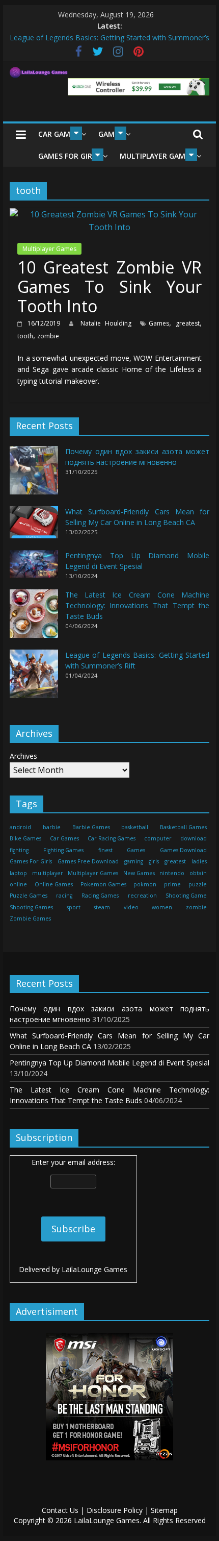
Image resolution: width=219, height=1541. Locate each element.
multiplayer (47, 873)
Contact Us (60, 1510)
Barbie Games (91, 827)
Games (159, 323)
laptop (18, 873)
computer (158, 838)
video (131, 907)
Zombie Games (30, 918)
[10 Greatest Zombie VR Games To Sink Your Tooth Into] (109, 214)
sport (73, 907)
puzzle (197, 884)
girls (154, 861)
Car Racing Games (111, 838)
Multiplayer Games (157, 156)
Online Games (54, 884)
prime (172, 884)
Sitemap (164, 1510)
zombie (48, 336)
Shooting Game (186, 895)
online (18, 884)
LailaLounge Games (94, 1269)
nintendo (171, 873)
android (20, 827)
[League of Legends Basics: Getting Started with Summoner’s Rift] (34, 678)
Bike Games (25, 838)
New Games (139, 873)
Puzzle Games (28, 895)
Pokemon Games (103, 884)
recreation (142, 895)
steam (102, 907)
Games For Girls (69, 156)
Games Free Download (88, 861)
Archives (23, 756)
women (162, 907)
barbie (52, 827)
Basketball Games (183, 827)
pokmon (144, 884)
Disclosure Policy (115, 1510)
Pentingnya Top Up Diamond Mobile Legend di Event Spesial (109, 1062)
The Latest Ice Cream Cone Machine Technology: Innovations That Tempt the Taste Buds (137, 605)
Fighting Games (63, 850)
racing (64, 895)
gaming (133, 861)
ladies (199, 861)
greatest (188, 323)
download (193, 838)
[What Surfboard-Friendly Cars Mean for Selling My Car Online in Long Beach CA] (34, 527)
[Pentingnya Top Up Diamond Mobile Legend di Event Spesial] (34, 568)
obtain (198, 873)
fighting (19, 850)
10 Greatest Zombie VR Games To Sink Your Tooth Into (109, 286)
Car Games (58, 134)
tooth (25, 336)
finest (105, 850)
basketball (134, 827)
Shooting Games (31, 907)
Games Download (183, 850)
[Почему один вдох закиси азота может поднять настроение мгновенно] (34, 475)
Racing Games (100, 895)
